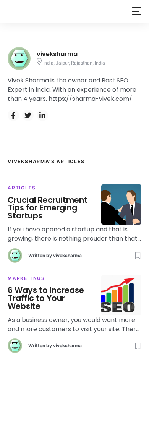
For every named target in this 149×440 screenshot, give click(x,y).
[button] (136, 11)
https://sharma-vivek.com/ (90, 98)
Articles (22, 188)
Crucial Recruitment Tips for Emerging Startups (47, 208)
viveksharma (67, 255)
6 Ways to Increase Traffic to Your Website (46, 298)
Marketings (26, 278)
